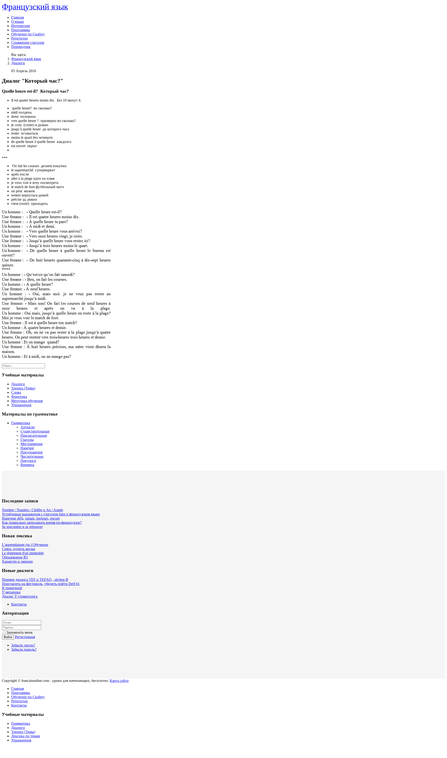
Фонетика (19, 397)
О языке (17, 22)
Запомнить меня (19, 632)
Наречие (27, 448)
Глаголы (27, 440)
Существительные (35, 431)
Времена (27, 465)
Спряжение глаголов (27, 42)
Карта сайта (119, 681)
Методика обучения (27, 401)
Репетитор (19, 38)
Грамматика (20, 423)
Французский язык (26, 59)
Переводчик (20, 47)
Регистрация (25, 637)
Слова (16, 392)
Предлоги (28, 461)
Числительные (32, 456)
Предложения (31, 452)
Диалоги (18, 63)
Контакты (19, 604)
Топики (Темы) (23, 388)
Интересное (20, 26)
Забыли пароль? (24, 649)
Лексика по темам (25, 736)
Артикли (27, 427)
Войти (8, 637)
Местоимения (31, 444)
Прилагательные (33, 435)
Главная (17, 17)
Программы (20, 30)
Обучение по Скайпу (28, 34)
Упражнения (21, 405)
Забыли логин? (23, 645)
